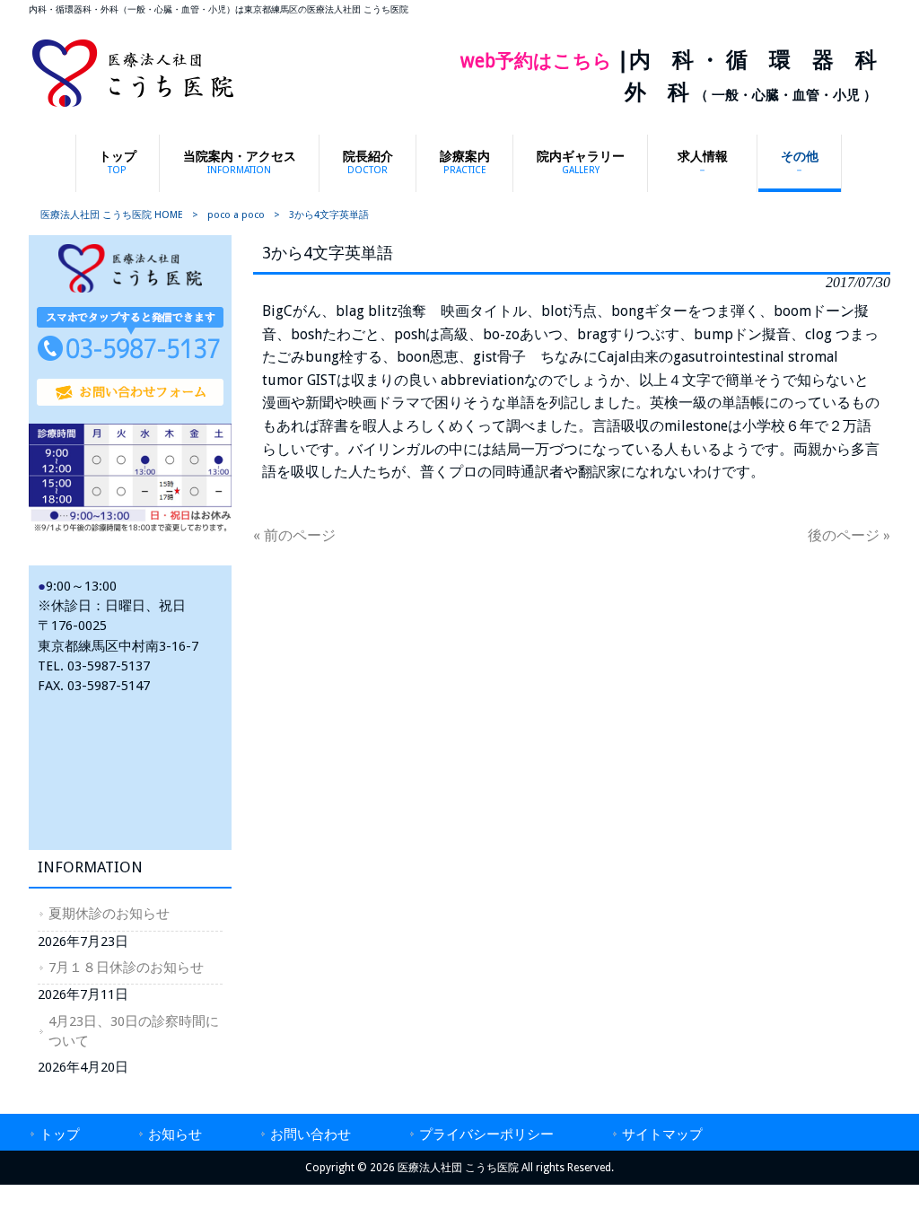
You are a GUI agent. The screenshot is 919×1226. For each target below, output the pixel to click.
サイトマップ (662, 1134)
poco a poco (236, 215)
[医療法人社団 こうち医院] (133, 105)
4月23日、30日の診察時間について (133, 1031)
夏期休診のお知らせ (109, 914)
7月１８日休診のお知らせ (126, 967)
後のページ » (849, 535)
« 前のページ (294, 535)
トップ (59, 1134)
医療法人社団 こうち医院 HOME (111, 215)
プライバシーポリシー (486, 1134)
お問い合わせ (310, 1134)
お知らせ (175, 1134)
